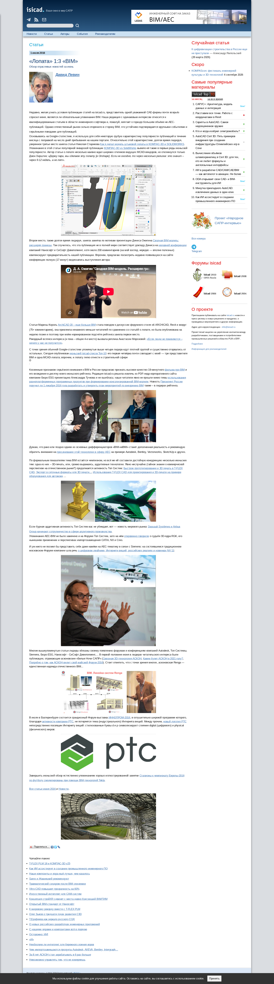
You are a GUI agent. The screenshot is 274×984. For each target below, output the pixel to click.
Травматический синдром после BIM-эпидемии (57, 883)
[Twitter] (55, 846)
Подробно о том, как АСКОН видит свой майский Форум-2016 (66, 662)
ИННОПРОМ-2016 (119, 717)
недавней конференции (173, 245)
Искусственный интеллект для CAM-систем (55, 893)
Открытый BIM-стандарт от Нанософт (51, 904)
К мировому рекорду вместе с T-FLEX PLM (54, 909)
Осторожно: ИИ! (38, 934)
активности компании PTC (57, 721)
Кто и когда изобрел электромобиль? (218, 131)
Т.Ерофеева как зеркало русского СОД (52, 919)
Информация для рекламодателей (209, 349)
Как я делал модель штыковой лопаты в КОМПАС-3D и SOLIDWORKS (142, 144)
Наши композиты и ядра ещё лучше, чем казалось (59, 873)
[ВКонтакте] (52, 846)
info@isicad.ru (228, 327)
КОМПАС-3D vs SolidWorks (120, 148)
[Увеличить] (108, 692)
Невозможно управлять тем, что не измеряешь (57, 959)
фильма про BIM (175, 369)
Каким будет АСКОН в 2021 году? (163, 658)
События (82, 33)
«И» (31, 939)
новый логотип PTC (174, 721)
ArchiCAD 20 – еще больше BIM (77, 324)
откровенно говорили (136, 536)
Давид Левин (67, 74)
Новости (32, 33)
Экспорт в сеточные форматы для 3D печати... (63, 472)
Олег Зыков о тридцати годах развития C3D (55, 914)
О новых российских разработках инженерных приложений (64, 924)
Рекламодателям (105, 33)
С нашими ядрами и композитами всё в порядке (58, 929)
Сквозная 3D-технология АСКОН (122, 658)
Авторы (64, 33)
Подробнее (197, 343)
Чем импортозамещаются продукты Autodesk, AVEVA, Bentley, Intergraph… (73, 949)
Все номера (198, 238)
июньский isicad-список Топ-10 (88, 353)
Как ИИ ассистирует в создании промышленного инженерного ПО (68, 868)
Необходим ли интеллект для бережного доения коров (61, 944)
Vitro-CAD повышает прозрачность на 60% (54, 888)
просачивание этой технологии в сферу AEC (83, 451)
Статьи (48, 33)
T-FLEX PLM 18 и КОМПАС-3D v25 (49, 863)
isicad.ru (231, 315)
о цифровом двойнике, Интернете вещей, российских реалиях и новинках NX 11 (126, 550)
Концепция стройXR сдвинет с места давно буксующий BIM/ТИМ (68, 898)
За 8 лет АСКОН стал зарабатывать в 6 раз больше (60, 954)
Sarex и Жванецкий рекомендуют (49, 878)
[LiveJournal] (59, 846)
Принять (214, 978)
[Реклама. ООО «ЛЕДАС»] (189, 17)
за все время (215, 99)
